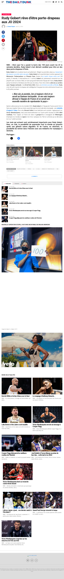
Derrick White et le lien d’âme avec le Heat (21, 188)
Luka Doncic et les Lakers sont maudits (20, 203)
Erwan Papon (11, 26)
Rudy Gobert (10, 171)
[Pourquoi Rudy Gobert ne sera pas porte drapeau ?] (53, 152)
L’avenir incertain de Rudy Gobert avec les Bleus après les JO (14, 158)
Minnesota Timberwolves (48, 169)
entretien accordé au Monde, (50, 85)
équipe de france (21, 169)
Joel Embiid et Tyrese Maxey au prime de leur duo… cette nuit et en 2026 (44, 454)
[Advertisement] (32, 288)
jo (33, 169)
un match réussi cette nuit (51, 76)
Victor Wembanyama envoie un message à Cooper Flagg (24, 210)
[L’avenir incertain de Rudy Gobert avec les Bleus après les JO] (15, 152)
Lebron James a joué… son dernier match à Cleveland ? (17, 511)
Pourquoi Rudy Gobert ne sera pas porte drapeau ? (52, 158)
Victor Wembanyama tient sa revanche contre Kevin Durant (15, 483)
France (29, 169)
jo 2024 (38, 169)
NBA (57, 169)
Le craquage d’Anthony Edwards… (18, 195)
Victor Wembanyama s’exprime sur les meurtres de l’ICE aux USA (14, 540)
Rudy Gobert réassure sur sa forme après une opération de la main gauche (33, 159)
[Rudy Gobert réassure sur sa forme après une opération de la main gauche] (34, 152)
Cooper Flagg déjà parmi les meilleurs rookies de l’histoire (25, 218)
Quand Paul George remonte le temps (45, 510)
